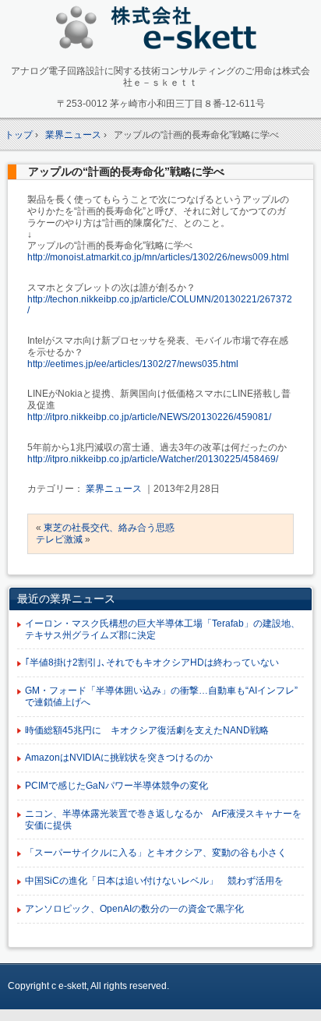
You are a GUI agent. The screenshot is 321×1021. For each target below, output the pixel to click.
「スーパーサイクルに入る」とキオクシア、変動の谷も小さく (156, 852)
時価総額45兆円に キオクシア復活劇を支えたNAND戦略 (147, 730)
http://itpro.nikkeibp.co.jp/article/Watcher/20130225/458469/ (152, 459)
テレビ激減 (59, 539)
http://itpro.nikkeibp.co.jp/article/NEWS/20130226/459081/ (149, 417)
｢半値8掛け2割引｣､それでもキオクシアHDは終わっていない (152, 662)
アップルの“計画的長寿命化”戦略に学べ (126, 171)
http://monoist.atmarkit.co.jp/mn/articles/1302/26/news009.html (158, 257)
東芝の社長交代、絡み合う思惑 (109, 527)
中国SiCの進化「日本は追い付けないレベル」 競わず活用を (154, 880)
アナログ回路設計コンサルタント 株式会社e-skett (160, 31)
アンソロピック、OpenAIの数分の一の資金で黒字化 (134, 908)
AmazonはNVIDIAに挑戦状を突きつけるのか (119, 757)
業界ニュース (114, 488)
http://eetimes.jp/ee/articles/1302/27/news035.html (132, 364)
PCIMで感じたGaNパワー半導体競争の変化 (116, 785)
